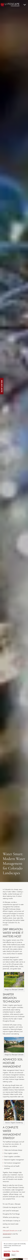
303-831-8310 (7, 1234)
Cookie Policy (7, 1251)
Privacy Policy (15, 1251)
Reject (13, 1255)
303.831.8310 (2, 386)
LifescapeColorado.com (10, 1230)
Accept (6, 1255)
